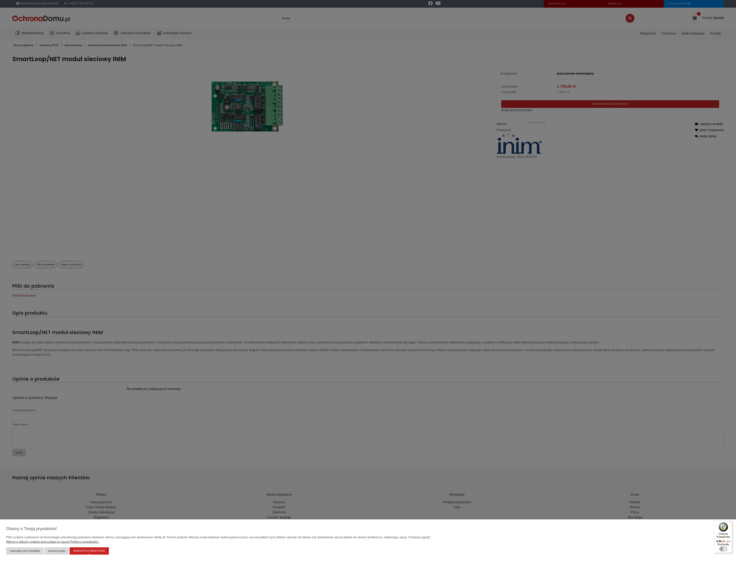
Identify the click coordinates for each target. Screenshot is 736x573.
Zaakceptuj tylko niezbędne (25, 550)
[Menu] (730, 522)
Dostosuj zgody (56, 550)
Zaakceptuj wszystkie (89, 550)
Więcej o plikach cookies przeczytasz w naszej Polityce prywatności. (52, 541)
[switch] (723, 549)
